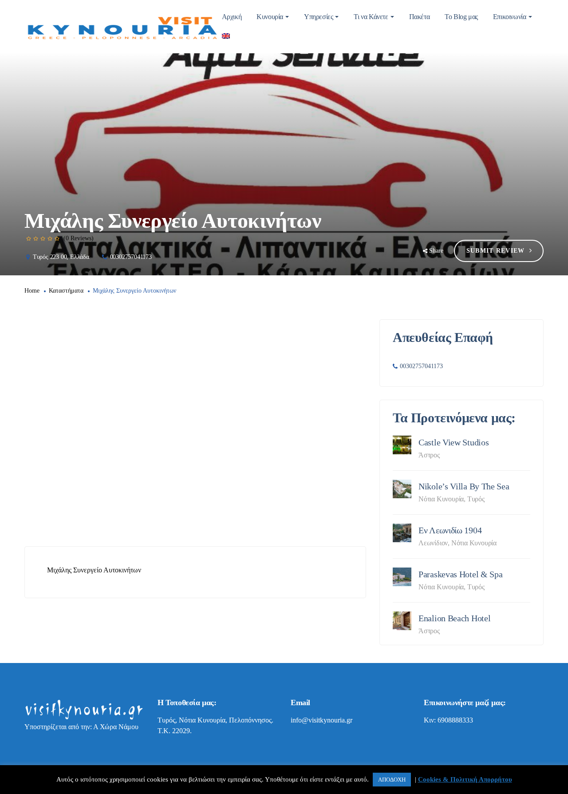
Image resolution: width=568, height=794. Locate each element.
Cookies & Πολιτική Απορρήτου (465, 779)
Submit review (495, 250)
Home (31, 290)
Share (436, 250)
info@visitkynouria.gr (321, 720)
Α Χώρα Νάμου (115, 726)
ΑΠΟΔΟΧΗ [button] (392, 779)
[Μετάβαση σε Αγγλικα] (226, 36)
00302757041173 (131, 257)
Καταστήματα (66, 290)
